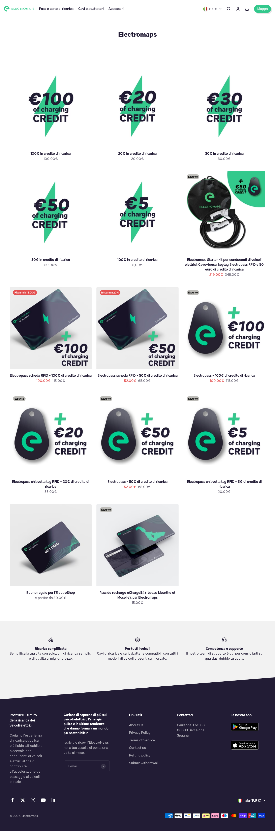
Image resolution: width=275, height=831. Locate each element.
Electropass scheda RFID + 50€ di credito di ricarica (137, 375)
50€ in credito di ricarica (50, 259)
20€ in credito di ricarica (137, 153)
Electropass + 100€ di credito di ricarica (224, 375)
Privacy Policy (139, 732)
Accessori (116, 8)
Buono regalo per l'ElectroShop (50, 592)
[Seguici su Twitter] (22, 801)
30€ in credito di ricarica (224, 153)
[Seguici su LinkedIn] (53, 800)
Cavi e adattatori (91, 8)
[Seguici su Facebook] (12, 800)
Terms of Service (142, 740)
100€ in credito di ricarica (51, 153)
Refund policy (140, 755)
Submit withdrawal (143, 763)
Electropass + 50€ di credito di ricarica (137, 481)
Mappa (262, 8)
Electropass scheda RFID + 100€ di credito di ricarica (51, 375)
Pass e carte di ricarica (56, 8)
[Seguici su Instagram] (33, 800)
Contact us (137, 747)
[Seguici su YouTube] (43, 800)
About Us (136, 725)
